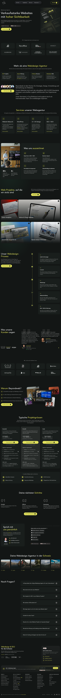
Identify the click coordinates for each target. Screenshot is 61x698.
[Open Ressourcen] (39, 2)
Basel (24, 570)
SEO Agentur (19, 78)
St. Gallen (44, 570)
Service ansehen (5, 131)
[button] (58, 348)
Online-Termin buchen (48, 660)
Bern (53, 570)
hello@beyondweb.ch (48, 658)
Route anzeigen (23, 694)
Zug (33, 570)
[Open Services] (20, 2)
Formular (9, 532)
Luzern (14, 570)
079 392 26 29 (47, 656)
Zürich (4, 570)
